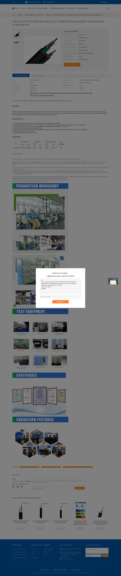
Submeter (60, 302)
